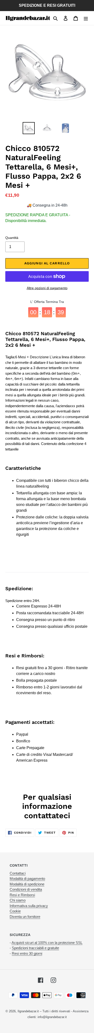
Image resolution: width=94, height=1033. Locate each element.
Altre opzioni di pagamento (47, 288)
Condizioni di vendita (26, 889)
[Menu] (86, 18)
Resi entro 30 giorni (27, 953)
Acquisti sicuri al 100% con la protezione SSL (47, 943)
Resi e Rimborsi (22, 895)
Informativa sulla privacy (29, 906)
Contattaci (18, 873)
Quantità (11, 238)
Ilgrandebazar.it (28, 1011)
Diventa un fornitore (25, 917)
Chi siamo (18, 900)
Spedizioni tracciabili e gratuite (35, 948)
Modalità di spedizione (27, 884)
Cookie (15, 911)
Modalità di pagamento (27, 878)
